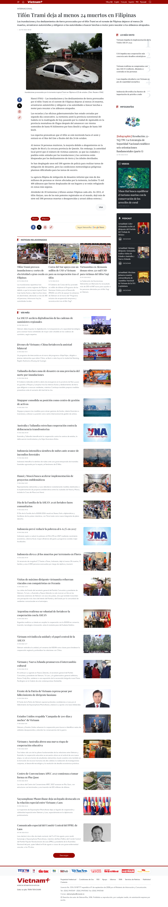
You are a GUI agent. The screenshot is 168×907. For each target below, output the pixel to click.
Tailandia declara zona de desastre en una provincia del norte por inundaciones (48, 372)
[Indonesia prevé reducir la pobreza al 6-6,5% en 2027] (97, 536)
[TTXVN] (23, 871)
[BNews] (54, 871)
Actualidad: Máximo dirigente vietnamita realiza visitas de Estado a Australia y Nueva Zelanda (126, 253)
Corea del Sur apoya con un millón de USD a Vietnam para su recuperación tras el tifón (64, 272)
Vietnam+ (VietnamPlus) (35, 2)
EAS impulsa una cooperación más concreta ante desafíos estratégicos (131, 54)
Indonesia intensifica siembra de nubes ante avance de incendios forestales (48, 452)
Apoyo (104, 879)
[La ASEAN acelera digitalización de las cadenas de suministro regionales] (97, 325)
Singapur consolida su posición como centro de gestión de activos (48, 402)
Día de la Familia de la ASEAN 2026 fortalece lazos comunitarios (45, 504)
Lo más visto (127, 35)
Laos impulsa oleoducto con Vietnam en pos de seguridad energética (133, 80)
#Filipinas (45, 218)
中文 (137, 2)
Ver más (25, 312)
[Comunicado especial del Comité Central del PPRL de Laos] (97, 832)
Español (131, 2)
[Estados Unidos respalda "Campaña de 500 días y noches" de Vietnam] (97, 723)
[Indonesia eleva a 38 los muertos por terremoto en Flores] (97, 561)
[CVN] (95, 871)
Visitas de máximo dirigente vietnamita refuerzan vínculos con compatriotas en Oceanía (45, 581)
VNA (120, 879)
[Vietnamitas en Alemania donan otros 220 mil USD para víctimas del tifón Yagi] (95, 253)
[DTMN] (111, 871)
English (116, 2)
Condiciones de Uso (86, 879)
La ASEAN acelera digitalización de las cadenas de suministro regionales (45, 319)
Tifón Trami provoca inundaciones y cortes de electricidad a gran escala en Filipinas (32, 272)
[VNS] (79, 871)
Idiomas (113, 879)
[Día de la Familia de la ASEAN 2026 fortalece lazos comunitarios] (97, 510)
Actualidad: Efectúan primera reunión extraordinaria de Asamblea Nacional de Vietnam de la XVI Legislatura (126, 279)
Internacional (24, 8)
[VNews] (33, 871)
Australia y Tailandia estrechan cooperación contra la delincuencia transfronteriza (47, 427)
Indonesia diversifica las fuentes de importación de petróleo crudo (131, 92)
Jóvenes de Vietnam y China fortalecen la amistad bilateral (44, 346)
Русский (143, 2)
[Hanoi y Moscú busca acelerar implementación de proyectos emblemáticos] (97, 483)
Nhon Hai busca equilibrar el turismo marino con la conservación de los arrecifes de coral (133, 196)
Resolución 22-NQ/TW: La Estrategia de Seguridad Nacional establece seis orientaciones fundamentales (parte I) (133, 143)
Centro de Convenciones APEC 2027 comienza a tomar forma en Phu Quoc (47, 775)
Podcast (127, 218)
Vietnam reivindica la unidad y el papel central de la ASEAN (46, 638)
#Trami (34, 218)
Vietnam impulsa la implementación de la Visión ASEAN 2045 (134, 41)
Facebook (19, 99)
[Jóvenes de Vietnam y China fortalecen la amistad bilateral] (97, 352)
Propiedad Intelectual (68, 879)
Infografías (127, 106)
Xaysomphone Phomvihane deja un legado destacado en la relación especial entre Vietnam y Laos (48, 800)
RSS (98, 879)
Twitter (19, 105)
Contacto (64, 882)
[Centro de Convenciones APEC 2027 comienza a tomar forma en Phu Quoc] (97, 781)
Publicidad (147, 879)
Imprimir (19, 111)
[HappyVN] (143, 871)
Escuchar (127, 239)
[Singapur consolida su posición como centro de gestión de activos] (97, 407)
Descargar (64, 855)
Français (124, 2)
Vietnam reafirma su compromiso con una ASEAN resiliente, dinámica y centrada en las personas (132, 69)
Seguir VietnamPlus (84, 227)
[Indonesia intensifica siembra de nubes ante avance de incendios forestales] (97, 458)
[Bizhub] (64, 871)
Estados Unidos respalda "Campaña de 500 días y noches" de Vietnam (44, 718)
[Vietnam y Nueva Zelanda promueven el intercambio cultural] (97, 669)
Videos (125, 163)
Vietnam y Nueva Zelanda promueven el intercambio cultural (46, 663)
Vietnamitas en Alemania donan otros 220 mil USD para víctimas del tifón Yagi (94, 270)
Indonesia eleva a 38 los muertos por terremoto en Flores (49, 554)
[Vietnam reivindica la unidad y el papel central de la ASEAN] (97, 644)
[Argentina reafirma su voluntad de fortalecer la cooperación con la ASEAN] (97, 619)
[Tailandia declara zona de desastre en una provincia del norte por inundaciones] (97, 378)
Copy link (19, 117)
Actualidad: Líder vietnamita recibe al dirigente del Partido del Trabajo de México (127, 229)
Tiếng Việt (109, 2)
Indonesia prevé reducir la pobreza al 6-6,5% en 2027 (46, 529)
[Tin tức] (43, 871)
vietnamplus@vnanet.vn (75, 894)
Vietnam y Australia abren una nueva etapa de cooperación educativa (42, 743)
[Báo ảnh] (128, 871)
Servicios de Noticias (132, 879)
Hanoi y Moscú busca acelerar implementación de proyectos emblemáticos (45, 477)
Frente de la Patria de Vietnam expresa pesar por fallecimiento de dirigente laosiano (44, 693)
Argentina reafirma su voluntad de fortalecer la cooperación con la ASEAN (43, 613)
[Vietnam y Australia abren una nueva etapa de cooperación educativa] (97, 749)
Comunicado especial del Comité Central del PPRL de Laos (47, 827)
